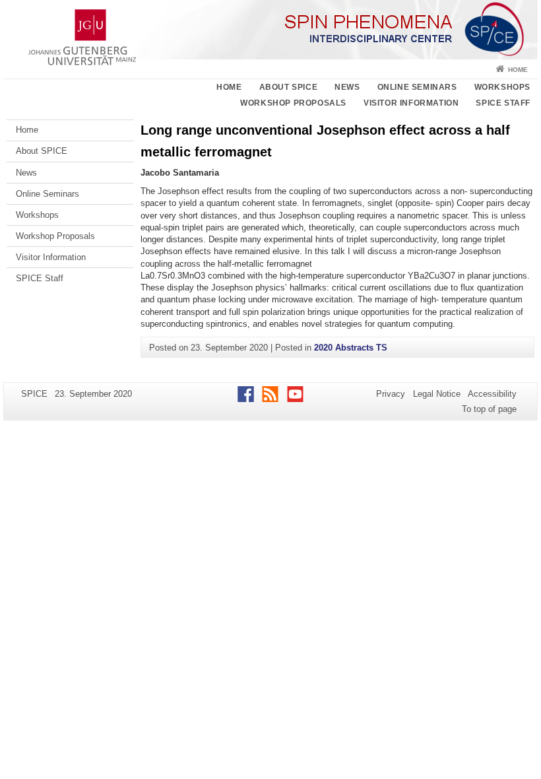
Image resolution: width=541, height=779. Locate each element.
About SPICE (288, 87)
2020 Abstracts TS (350, 348)
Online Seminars (417, 87)
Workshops (502, 87)
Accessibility (492, 394)
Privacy (390, 394)
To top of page (489, 409)
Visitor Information (411, 103)
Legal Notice (437, 394)
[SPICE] (270, 29)
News (347, 87)
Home (518, 69)
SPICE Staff (503, 103)
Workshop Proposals (293, 103)
